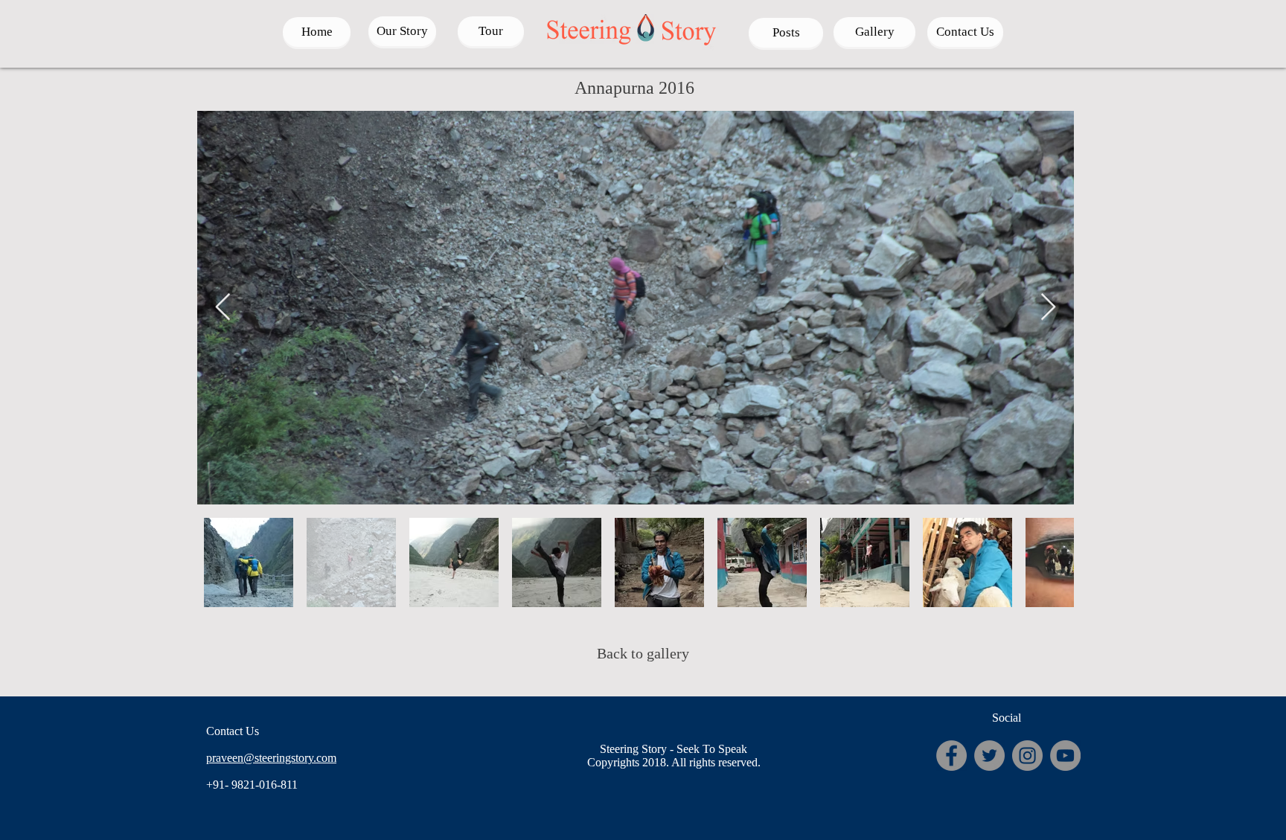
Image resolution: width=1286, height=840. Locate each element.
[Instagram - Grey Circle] (1027, 755)
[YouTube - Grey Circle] (1065, 755)
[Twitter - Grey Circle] (989, 755)
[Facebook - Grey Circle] (951, 755)
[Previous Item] (222, 307)
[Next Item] (1048, 307)
